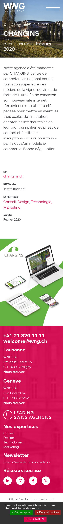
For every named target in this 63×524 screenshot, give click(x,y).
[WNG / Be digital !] (15, 7)
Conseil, (10, 201)
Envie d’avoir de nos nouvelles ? (26, 462)
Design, (23, 201)
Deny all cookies (48, 512)
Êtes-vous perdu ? (43, 499)
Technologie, (41, 201)
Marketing (11, 207)
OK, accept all (22, 512)
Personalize (35, 519)
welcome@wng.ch (25, 341)
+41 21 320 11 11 (24, 335)
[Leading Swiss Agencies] (27, 415)
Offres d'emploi (18, 499)
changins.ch (13, 176)
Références (19, 24)
